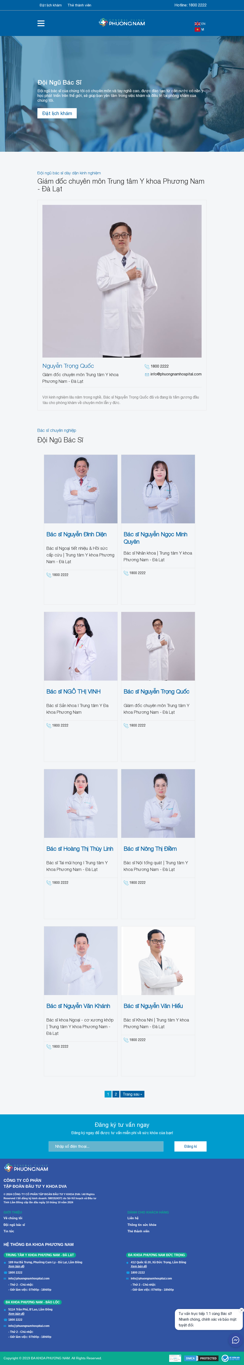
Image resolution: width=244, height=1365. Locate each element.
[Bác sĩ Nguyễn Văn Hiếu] (158, 960)
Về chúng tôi (13, 1218)
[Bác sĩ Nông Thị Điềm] (158, 803)
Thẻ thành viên (79, 5)
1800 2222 (197, 5)
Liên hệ (132, 1218)
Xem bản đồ (16, 1266)
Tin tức (9, 1231)
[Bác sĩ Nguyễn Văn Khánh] (81, 960)
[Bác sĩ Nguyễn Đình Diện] (81, 489)
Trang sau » (132, 1094)
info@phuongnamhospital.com (176, 374)
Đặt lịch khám (51, 5)
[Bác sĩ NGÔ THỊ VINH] (81, 646)
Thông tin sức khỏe (141, 1225)
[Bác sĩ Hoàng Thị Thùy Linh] (81, 803)
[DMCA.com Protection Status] (201, 1358)
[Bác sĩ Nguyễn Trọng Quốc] (158, 646)
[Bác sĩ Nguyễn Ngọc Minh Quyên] (158, 489)
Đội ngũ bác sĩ (14, 1225)
